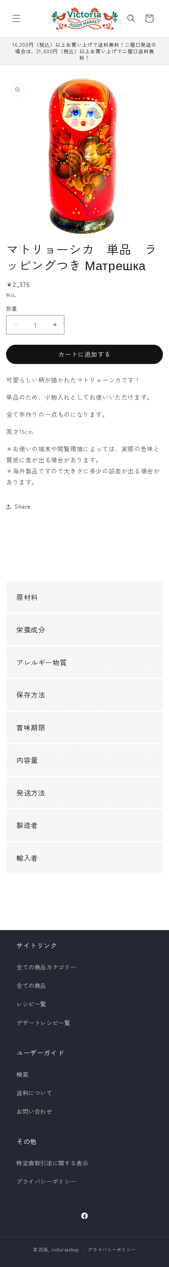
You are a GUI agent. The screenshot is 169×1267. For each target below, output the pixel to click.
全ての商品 (31, 985)
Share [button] (22, 506)
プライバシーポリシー (46, 1181)
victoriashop (64, 1249)
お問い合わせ (34, 1111)
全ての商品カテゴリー (46, 967)
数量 (11, 308)
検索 (22, 1074)
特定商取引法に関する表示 (52, 1163)
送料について (34, 1093)
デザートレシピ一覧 (43, 1023)
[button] (16, 18)
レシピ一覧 (31, 1004)
